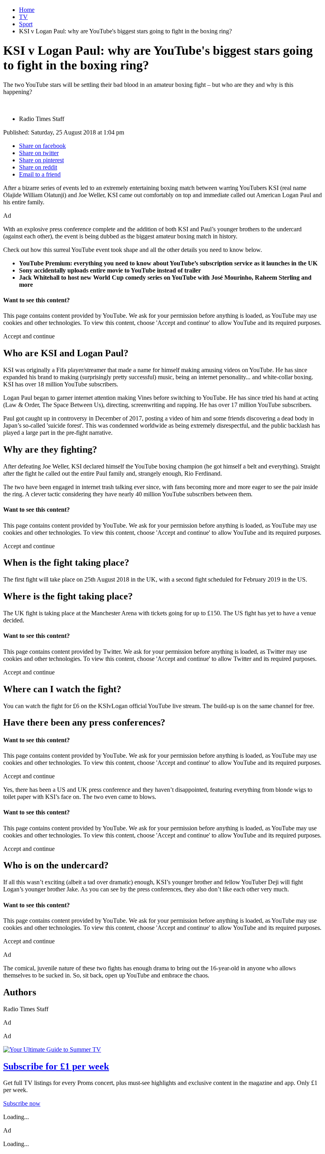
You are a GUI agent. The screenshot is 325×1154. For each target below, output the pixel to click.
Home (26, 9)
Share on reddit (38, 167)
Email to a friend (40, 174)
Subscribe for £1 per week (56, 1066)
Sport (25, 24)
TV (23, 16)
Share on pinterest (41, 160)
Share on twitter (39, 153)
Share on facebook (42, 145)
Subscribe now (21, 1103)
